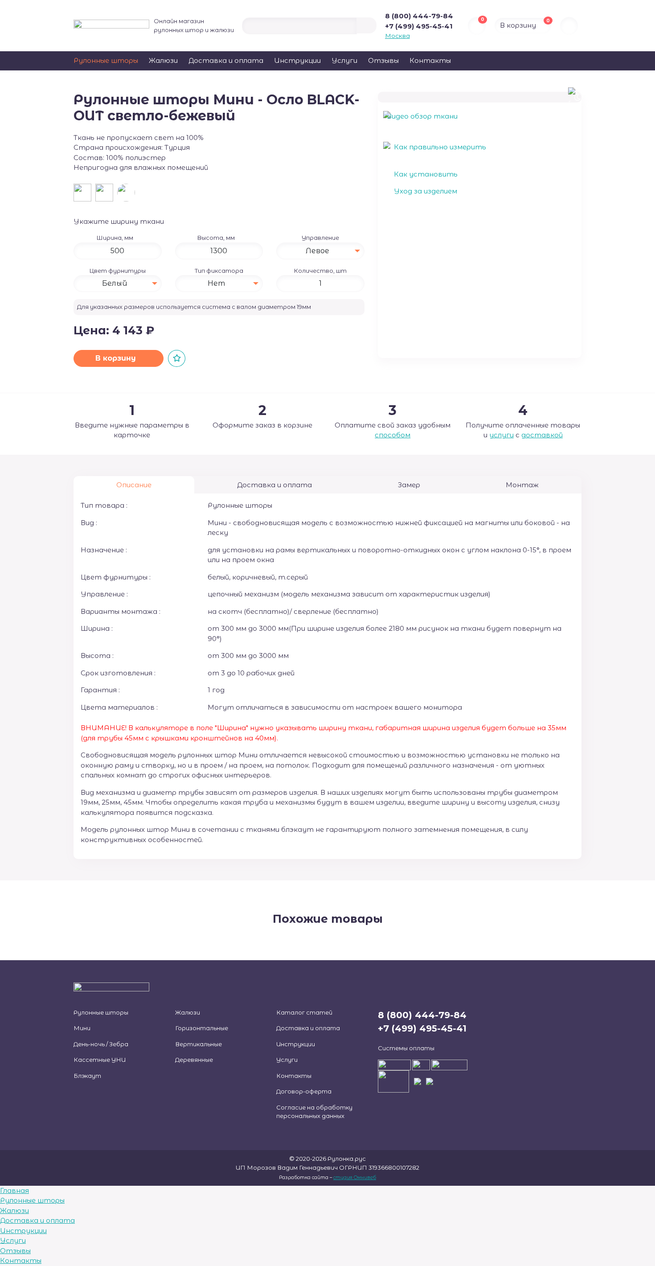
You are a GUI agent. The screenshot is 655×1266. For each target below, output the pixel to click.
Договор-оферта (304, 1091)
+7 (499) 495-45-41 (419, 26)
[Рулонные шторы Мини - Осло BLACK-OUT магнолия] (106, 194)
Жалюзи (163, 60)
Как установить (425, 174)
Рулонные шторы (106, 60)
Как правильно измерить (439, 147)
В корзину (116, 358)
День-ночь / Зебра (101, 1044)
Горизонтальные (201, 1028)
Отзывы (383, 60)
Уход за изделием (424, 191)
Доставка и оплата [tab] (274, 485)
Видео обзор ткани (422, 116)
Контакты (430, 60)
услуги (501, 435)
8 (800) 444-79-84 (419, 16)
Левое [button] (317, 251)
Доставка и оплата (225, 60)
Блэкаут (87, 1075)
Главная (14, 1190)
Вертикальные (198, 1044)
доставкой (542, 435)
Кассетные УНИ (100, 1059)
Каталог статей (304, 1012)
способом (392, 435)
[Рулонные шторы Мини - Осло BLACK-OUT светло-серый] (84, 194)
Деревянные (194, 1059)
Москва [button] (397, 35)
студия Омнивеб (354, 1177)
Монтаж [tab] (522, 485)
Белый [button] (114, 283)
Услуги (344, 60)
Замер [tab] (409, 485)
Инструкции (297, 60)
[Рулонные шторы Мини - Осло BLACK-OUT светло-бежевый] (127, 194)
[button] (137, 237)
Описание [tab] (133, 485)
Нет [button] (216, 283)
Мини (82, 1028)
